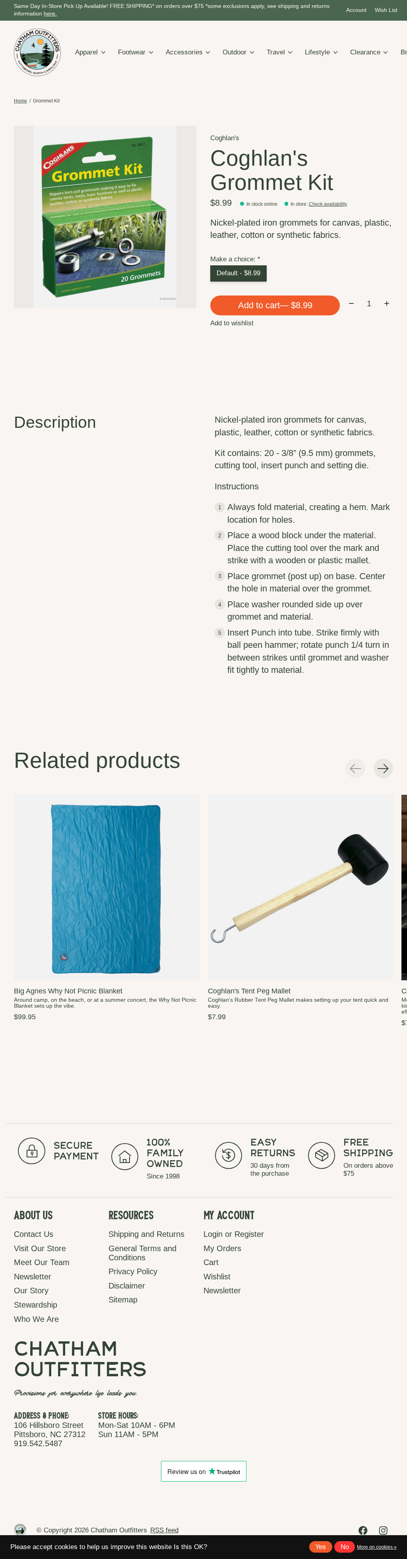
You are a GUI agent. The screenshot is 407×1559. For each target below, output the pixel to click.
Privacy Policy (133, 1271)
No (345, 1547)
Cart (211, 1262)
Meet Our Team (42, 1262)
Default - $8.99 (238, 273)
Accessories (184, 52)
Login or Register (234, 1234)
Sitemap (123, 1299)
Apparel (86, 52)
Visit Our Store (40, 1248)
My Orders (222, 1248)
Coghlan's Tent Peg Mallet (249, 991)
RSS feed (164, 1530)
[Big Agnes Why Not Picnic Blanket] (107, 887)
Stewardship (35, 1304)
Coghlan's (224, 138)
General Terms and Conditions (142, 1253)
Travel (276, 52)
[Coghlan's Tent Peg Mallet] (300, 887)
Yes (320, 1547)
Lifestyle (317, 52)
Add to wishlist (232, 323)
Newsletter (32, 1276)
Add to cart (275, 305)
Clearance (365, 52)
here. (50, 14)
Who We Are (36, 1319)
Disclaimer (127, 1285)
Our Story (31, 1290)
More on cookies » (377, 1547)
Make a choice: (235, 259)
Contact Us (33, 1234)
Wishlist (217, 1276)
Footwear (131, 52)
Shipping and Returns (146, 1234)
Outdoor (234, 52)
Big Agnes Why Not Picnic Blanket (68, 991)
